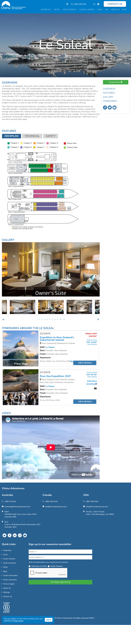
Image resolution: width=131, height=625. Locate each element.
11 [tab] (64, 319)
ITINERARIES (110, 101)
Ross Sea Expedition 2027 (55, 376)
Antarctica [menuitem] (46, 9)
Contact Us (7, 596)
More (72, 361)
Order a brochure (10, 579)
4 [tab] (44, 319)
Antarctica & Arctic (39, 566)
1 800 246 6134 (79, 4)
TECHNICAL (32, 136)
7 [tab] (52, 319)
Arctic (5, 554)
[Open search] (66, 4)
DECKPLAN (11, 136)
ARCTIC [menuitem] (57, 9)
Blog (5, 571)
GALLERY (108, 96)
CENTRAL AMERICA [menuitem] (87, 9)
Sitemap (6, 592)
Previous (3, 319)
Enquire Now (115, 82)
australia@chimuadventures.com (17, 506)
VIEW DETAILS (85, 363)
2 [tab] (39, 319)
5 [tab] (47, 319)
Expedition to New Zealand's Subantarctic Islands (57, 338)
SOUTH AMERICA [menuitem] (69, 9)
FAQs (5, 567)
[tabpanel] (51, 306)
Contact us (115, 3)
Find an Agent (8, 584)
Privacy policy (18, 621)
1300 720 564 (10, 501)
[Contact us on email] (114, 107)
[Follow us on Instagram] (20, 535)
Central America (9, 563)
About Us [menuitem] (115, 9)
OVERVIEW (109, 88)
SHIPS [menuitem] (99, 9)
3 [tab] (42, 319)
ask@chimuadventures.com (56, 506)
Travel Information (10, 575)
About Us (7, 588)
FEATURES (109, 92)
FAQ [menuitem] (106, 9)
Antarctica (7, 550)
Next (98, 319)
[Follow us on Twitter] (110, 107)
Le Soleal (50, 347)
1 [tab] (36, 319)
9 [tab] (57, 319)
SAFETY (50, 136)
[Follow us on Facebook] (105, 107)
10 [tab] (60, 319)
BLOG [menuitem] (124, 9)
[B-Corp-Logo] (6, 608)
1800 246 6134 (51, 501)
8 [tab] (54, 319)
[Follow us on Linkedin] (15, 535)
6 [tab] (49, 319)
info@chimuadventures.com (97, 506)
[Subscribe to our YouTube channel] (25, 535)
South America (9, 559)
